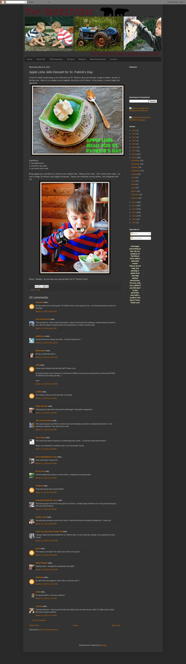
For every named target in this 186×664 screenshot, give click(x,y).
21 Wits (39, 392)
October (134, 167)
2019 (134, 144)
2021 (134, 137)
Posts (135, 234)
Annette (39, 606)
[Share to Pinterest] (47, 286)
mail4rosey (40, 336)
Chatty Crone (41, 517)
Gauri (38, 549)
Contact (113, 59)
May (133, 184)
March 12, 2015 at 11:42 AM (47, 584)
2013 (134, 206)
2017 (134, 151)
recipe (38, 290)
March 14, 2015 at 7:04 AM (46, 615)
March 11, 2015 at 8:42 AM (46, 328)
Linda (38, 592)
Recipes (71, 59)
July (133, 178)
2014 (134, 202)
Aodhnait (39, 486)
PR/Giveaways (56, 59)
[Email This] (36, 286)
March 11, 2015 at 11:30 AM (46, 357)
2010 (134, 216)
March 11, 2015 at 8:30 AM (46, 311)
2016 (134, 154)
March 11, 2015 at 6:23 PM (46, 478)
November (135, 164)
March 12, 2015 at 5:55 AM (46, 555)
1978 (134, 223)
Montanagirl (40, 351)
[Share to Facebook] (44, 286)
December (135, 161)
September (136, 171)
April (133, 188)
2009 (134, 219)
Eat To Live (40, 471)
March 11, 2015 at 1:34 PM (46, 413)
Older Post (116, 625)
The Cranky (40, 438)
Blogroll (82, 59)
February (135, 195)
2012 (134, 209)
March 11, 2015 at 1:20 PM (46, 398)
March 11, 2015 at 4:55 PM (46, 463)
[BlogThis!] (38, 286)
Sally (38, 365)
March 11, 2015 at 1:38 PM (46, 430)
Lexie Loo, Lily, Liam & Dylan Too (49, 532)
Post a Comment (39, 620)
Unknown (39, 302)
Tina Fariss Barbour (44, 421)
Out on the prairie (43, 319)
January (134, 198)
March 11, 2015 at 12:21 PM (47, 384)
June (133, 181)
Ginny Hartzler (42, 406)
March (134, 191)
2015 (134, 158)
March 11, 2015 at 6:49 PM (46, 492)
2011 (134, 212)
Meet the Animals (98, 59)
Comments (137, 238)
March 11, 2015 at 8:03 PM (46, 524)
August (134, 174)
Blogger (104, 645)
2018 (134, 147)
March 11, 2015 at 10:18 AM (47, 343)
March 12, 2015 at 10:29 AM (47, 570)
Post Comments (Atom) (49, 630)
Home (29, 59)
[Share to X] (41, 286)
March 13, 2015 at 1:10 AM (46, 598)
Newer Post (34, 625)
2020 (134, 141)
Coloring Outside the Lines (46, 500)
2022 (134, 134)
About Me (40, 59)
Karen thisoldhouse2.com (46, 457)
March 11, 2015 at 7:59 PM (46, 509)
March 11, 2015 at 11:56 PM (46, 541)
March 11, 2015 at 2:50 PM (46, 449)
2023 (134, 130)
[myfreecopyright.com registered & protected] (143, 111)
